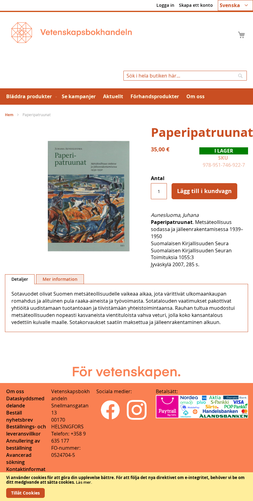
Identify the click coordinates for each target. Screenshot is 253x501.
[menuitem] (30, 96)
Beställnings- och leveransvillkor (26, 430)
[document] (126, 486)
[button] (235, 5)
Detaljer (19, 279)
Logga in (165, 5)
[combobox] (185, 76)
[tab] (20, 279)
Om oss (15, 391)
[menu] (126, 96)
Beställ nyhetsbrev (19, 416)
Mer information (60, 279)
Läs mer (83, 482)
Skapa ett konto (196, 5)
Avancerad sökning (18, 458)
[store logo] (71, 32)
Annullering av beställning (23, 444)
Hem (9, 114)
